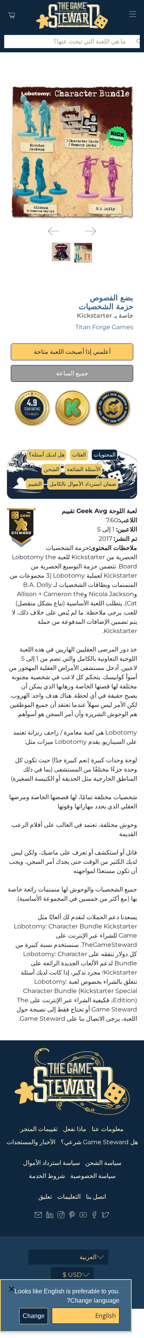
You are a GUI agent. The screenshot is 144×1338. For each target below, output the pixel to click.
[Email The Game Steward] (38, 1216)
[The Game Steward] (72, 15)
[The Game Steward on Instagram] (61, 1216)
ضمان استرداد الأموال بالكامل (83, 483)
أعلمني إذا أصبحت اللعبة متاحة (72, 351)
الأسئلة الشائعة (84, 469)
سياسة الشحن (103, 1162)
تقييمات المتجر (39, 1129)
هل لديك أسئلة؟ (47, 454)
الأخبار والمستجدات (31, 1142)
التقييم (35, 483)
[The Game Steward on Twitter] (105, 1216)
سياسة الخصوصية (93, 1176)
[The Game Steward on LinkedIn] (49, 1216)
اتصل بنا (96, 1196)
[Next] (90, 231)
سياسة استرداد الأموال (51, 1162)
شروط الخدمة (47, 1176)
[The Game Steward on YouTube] (83, 1216)
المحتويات (105, 454)
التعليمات (69, 1196)
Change (34, 1316)
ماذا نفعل (74, 1129)
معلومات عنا (108, 1129)
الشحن (51, 469)
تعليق (45, 1196)
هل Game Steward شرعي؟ (99, 1142)
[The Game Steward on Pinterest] (72, 1216)
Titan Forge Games (104, 327)
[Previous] (53, 231)
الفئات (79, 454)
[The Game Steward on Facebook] (94, 1216)
